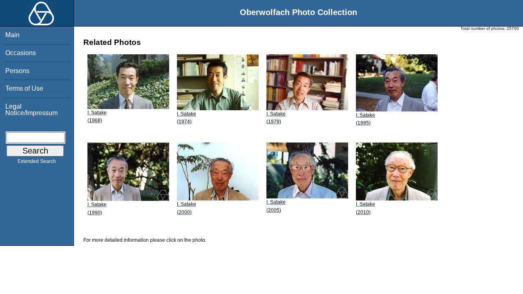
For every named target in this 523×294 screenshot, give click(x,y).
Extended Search (37, 161)
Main (12, 34)
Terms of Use (24, 88)
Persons (17, 70)
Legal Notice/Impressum (31, 109)
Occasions (20, 52)
